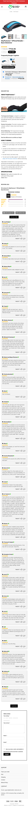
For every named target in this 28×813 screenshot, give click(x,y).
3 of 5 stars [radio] (10, 718)
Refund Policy (4, 782)
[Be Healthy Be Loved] (14, 7)
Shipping (3, 777)
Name (5, 735)
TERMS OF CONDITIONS (18, 805)
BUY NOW (11, 52)
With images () (9, 212)
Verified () (21, 212)
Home (11, 11)
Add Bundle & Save (8, 67)
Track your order (5, 771)
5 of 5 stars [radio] (6, 721)
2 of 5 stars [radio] (6, 718)
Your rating (6, 715)
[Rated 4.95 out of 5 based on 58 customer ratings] (14, 46)
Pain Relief (15, 11)
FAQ (2, 774)
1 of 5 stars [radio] (4, 718)
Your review (7, 723)
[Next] (24, 24)
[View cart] (26, 7)
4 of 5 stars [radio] (15, 718)
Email (5, 742)
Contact (3, 779)
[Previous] (3, 24)
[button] (2, 6)
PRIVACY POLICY (8, 805)
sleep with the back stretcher (10, 158)
